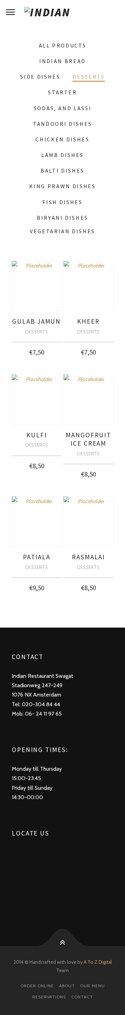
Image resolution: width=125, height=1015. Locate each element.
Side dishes (40, 76)
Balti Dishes (62, 170)
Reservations (49, 996)
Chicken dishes (62, 139)
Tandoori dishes (62, 123)
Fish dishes (62, 202)
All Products (62, 45)
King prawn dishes (62, 186)
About (67, 985)
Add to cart (36, 350)
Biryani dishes (62, 217)
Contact (82, 996)
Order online (37, 985)
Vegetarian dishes (62, 231)
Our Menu (92, 985)
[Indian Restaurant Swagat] (62, 12)
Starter (62, 92)
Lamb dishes (62, 154)
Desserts (89, 76)
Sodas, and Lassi (63, 108)
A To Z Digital (98, 962)
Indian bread (62, 61)
